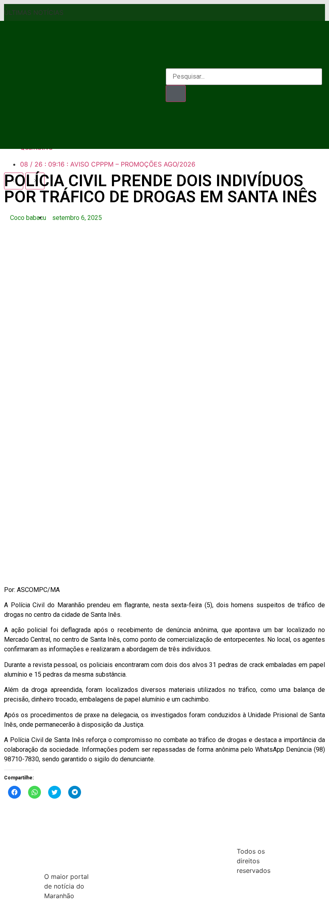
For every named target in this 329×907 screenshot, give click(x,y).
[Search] (176, 93)
